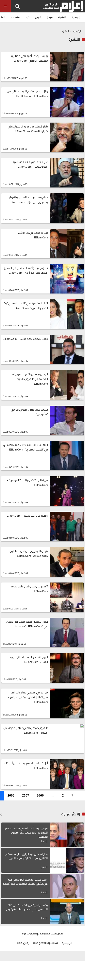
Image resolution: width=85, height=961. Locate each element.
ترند (27, 17)
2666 (40, 795)
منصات (15, 17)
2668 (11, 795)
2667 (25, 795)
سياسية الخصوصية (45, 942)
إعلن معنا (23, 942)
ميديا (50, 17)
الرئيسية (77, 17)
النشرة (62, 17)
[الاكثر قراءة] (1, 814)
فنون (38, 17)
